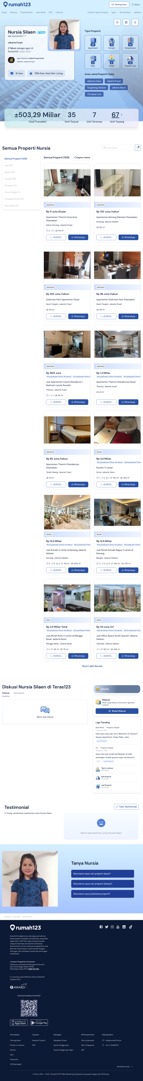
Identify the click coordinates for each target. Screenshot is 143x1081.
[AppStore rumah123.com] (19, 1022)
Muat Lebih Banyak (92, 666)
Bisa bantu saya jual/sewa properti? (91, 893)
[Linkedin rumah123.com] (124, 927)
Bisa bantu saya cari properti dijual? (91, 873)
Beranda (7, 917)
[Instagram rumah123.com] (112, 927)
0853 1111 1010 (33, 969)
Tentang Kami (15, 1040)
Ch (97, 748)
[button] (117, 22)
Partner (13, 1050)
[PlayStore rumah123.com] (39, 1022)
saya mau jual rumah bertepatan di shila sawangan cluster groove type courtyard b (115, 756)
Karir (12, 1055)
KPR (33, 1045)
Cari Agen (16, 917)
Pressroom (14, 1059)
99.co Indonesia (87, 1040)
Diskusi (5, 692)
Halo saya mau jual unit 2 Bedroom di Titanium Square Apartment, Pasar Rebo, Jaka (116, 735)
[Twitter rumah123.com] (106, 927)
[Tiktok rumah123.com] (130, 927)
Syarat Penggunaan (61, 1045)
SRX (82, 1050)
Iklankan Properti (38, 1040)
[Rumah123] (17, 4)
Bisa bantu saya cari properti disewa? (92, 883)
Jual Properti (102, 741)
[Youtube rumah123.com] (118, 927)
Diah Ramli (100, 727)
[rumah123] (25, 927)
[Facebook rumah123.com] (101, 927)
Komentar (19, 692)
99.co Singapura (87, 1045)
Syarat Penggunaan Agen (63, 1050)
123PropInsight (16, 1064)
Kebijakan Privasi (60, 1040)
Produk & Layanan (17, 1045)
